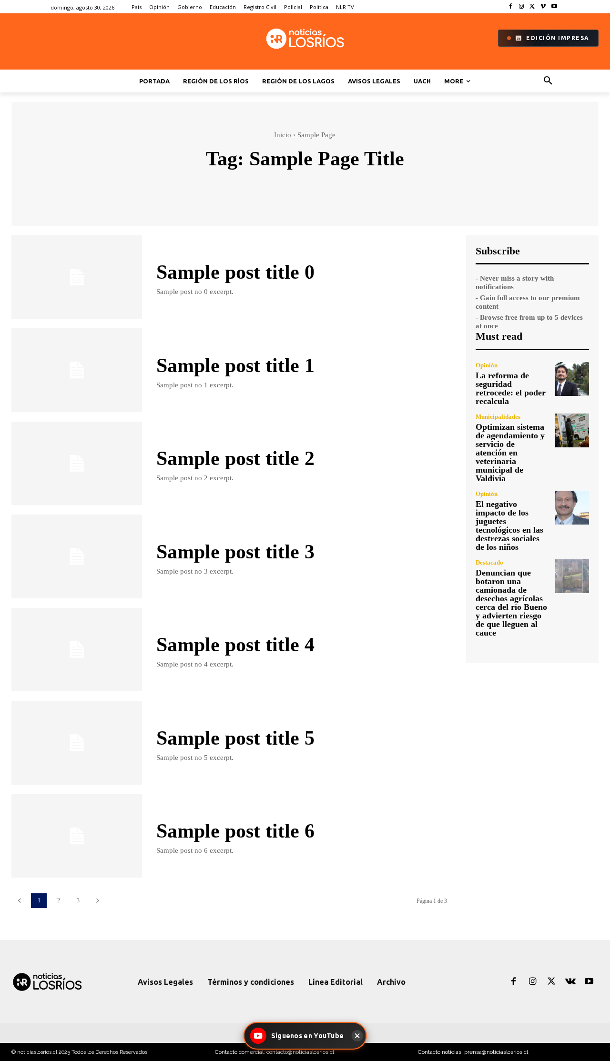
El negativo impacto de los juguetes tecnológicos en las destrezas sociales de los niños (509, 525)
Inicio (282, 135)
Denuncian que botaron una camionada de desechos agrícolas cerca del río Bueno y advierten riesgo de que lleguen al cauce (511, 602)
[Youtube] (554, 6)
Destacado (489, 562)
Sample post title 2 (235, 458)
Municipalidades (498, 417)
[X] (532, 6)
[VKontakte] (570, 981)
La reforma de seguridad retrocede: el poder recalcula (511, 388)
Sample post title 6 (235, 831)
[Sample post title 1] (76, 370)
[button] (548, 81)
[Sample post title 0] (76, 277)
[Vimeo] (543, 6)
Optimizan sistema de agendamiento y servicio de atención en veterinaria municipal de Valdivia (510, 452)
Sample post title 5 (235, 738)
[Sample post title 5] (76, 742)
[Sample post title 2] (76, 463)
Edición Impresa (558, 38)
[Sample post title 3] (76, 556)
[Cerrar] (357, 1035)
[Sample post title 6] (76, 836)
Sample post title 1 (235, 365)
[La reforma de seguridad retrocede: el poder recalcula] (572, 379)
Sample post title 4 (235, 645)
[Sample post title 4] (76, 649)
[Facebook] (510, 6)
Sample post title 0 (235, 272)
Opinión (487, 365)
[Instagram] (521, 6)
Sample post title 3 (235, 552)
